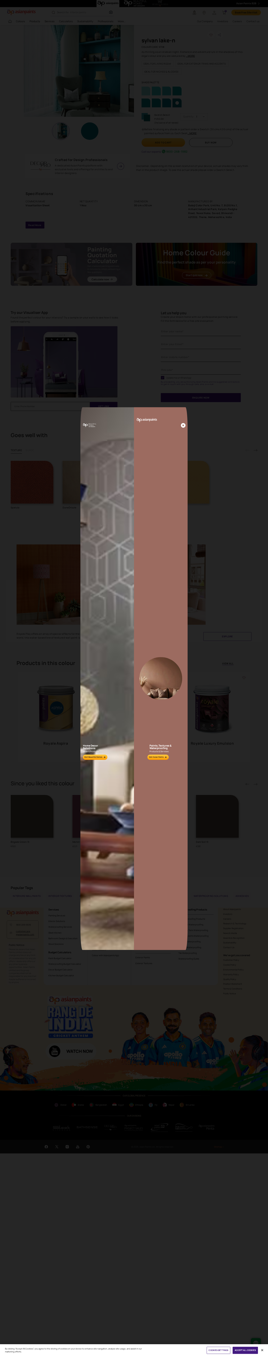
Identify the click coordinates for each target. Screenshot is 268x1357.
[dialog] (134, 678)
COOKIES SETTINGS (218, 1350)
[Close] (183, 425)
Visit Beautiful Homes (93, 757)
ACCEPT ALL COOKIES (245, 1350)
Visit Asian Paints (156, 757)
